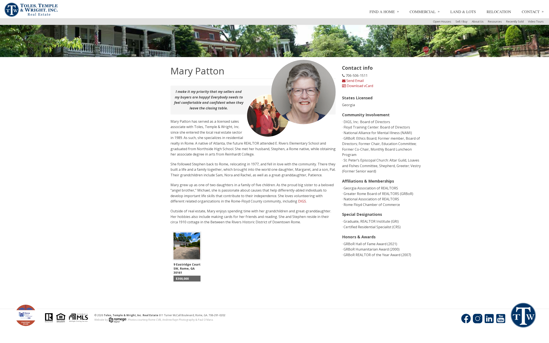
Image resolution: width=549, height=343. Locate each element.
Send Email (354, 80)
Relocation (499, 11)
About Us (478, 21)
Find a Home (382, 11)
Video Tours (536, 21)
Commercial (423, 11)
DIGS (302, 201)
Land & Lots (463, 11)
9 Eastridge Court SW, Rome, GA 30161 (187, 268)
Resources (495, 21)
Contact (531, 11)
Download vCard (359, 85)
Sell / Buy (461, 21)
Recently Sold (515, 21)
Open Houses (442, 21)
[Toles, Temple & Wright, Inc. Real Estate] (31, 10)
